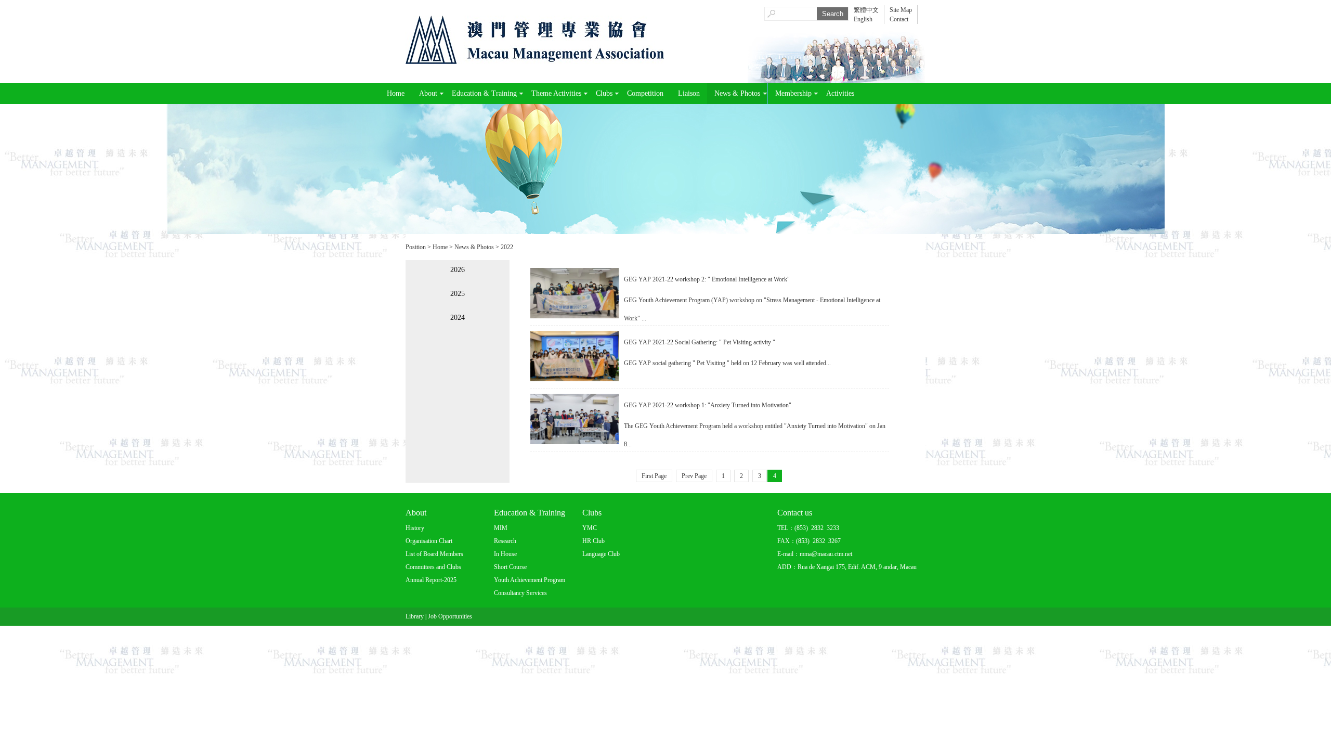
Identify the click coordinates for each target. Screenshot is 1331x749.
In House (505, 554)
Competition (645, 93)
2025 (457, 294)
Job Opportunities (450, 616)
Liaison (689, 93)
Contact (899, 19)
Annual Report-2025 (431, 580)
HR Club (593, 541)
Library (415, 616)
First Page (654, 476)
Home (395, 93)
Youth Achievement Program (529, 580)
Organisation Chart (429, 541)
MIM (500, 528)
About (428, 93)
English (863, 19)
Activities (840, 93)
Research (505, 541)
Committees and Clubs (433, 567)
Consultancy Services (520, 593)
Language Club (601, 554)
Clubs (604, 93)
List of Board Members (434, 554)
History (415, 528)
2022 (507, 247)
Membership (793, 93)
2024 (457, 317)
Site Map (901, 10)
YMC (589, 528)
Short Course (510, 567)
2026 (457, 270)
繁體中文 (866, 10)
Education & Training (484, 93)
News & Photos (737, 93)
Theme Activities (556, 93)
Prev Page (694, 476)
